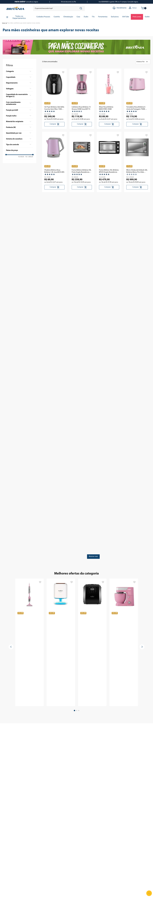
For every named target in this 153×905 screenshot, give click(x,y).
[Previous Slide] (11, 646)
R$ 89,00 (21, 157)
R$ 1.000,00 (28, 157)
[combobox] (59, 8)
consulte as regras (26, 2)
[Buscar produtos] (81, 8)
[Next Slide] (142, 646)
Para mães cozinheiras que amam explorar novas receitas (23, 23)
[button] (19, 71)
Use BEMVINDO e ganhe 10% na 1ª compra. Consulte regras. (118, 2)
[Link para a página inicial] (4, 23)
